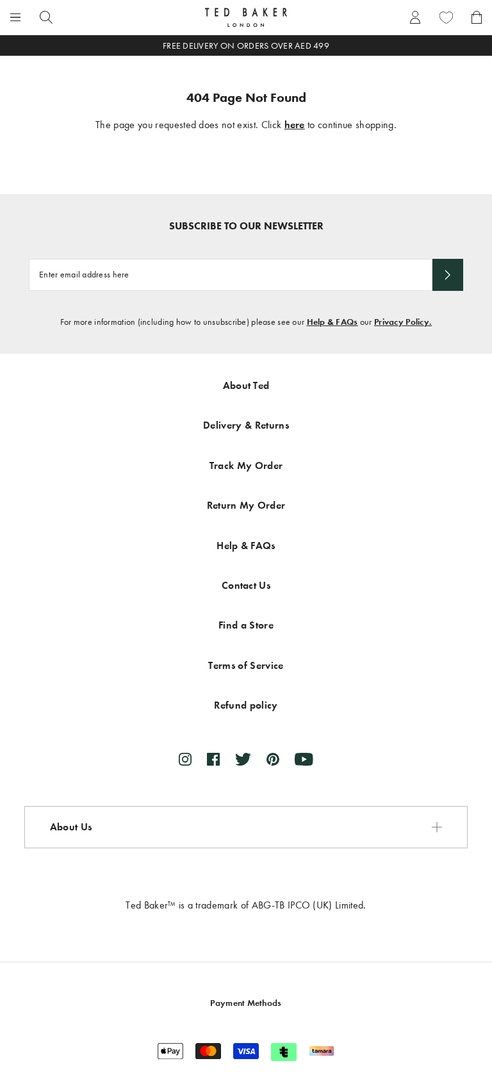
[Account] (415, 17)
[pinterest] (272, 759)
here (294, 125)
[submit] (447, 275)
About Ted (246, 385)
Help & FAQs (332, 322)
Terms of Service (245, 665)
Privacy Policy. (403, 322)
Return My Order (246, 505)
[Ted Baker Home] (246, 17)
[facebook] (213, 759)
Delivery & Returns (246, 425)
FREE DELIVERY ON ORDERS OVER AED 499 (246, 45)
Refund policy (245, 705)
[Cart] (476, 17)
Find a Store (246, 625)
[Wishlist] (445, 17)
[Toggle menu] (15, 17)
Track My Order (246, 465)
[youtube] (304, 759)
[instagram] (185, 759)
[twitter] (243, 759)
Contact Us (246, 585)
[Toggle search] (46, 17)
